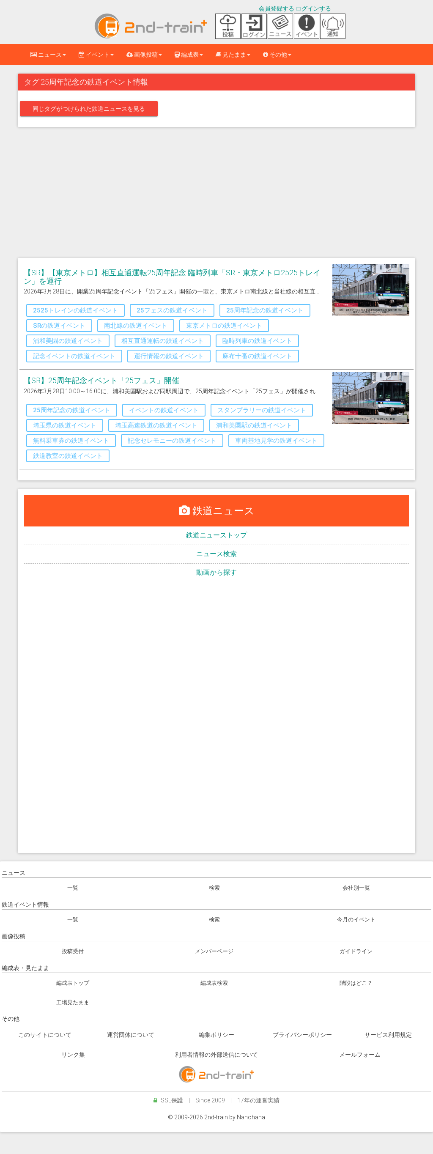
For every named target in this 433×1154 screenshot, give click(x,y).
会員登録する (276, 8)
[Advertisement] (216, 194)
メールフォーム (360, 1054)
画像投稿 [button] (145, 54)
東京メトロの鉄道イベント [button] (224, 325)
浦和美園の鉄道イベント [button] (68, 341)
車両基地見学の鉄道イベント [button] (276, 440)
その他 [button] (277, 54)
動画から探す (216, 572)
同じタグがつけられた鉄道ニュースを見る (89, 108)
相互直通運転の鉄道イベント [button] (162, 341)
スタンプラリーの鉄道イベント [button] (261, 410)
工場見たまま (72, 1002)
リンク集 (73, 1054)
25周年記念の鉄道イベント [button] (265, 310)
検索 (214, 888)
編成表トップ (72, 983)
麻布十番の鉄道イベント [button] (257, 356)
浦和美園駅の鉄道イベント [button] (254, 425)
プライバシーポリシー (302, 1034)
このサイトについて (44, 1034)
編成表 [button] (189, 54)
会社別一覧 (356, 888)
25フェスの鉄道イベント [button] (172, 310)
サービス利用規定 (388, 1034)
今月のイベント (356, 919)
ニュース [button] (49, 54)
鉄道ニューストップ (216, 535)
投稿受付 (73, 951)
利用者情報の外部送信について (216, 1054)
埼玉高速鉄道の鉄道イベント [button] (156, 425)
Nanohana (251, 1117)
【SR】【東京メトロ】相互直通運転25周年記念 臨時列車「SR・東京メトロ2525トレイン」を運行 (172, 276)
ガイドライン (356, 951)
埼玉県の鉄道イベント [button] (64, 425)
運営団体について (130, 1034)
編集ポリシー (216, 1034)
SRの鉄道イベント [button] (59, 325)
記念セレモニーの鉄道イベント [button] (172, 440)
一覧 (72, 888)
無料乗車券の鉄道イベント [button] (71, 440)
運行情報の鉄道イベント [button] (169, 356)
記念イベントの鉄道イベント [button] (74, 356)
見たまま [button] (233, 54)
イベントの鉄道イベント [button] (164, 410)
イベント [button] (97, 54)
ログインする (313, 8)
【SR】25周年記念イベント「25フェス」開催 (101, 380)
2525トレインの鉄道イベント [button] (75, 310)
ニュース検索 (216, 554)
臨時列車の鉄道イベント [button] (257, 341)
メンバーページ (214, 951)
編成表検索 (214, 983)
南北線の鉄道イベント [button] (135, 325)
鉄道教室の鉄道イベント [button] (68, 456)
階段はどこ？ (356, 983)
